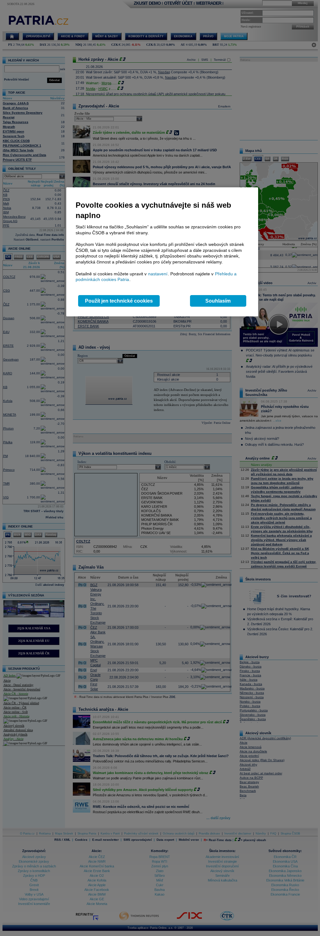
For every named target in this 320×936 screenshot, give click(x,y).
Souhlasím (218, 301)
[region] (162, 252)
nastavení (158, 273)
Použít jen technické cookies (119, 301)
